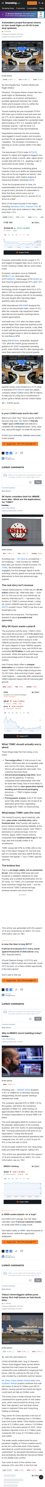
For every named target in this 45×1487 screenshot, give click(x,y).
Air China (6, 1380)
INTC (5, 607)
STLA (10, 276)
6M (17, 235)
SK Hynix (21, 559)
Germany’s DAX (17, 206)
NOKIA (15, 340)
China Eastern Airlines (21, 1380)
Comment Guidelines (8, 488)
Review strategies (9, 696)
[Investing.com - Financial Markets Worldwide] (12, 3)
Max (28, 235)
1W (9, 235)
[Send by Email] (21, 453)
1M (12, 235)
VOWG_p (37, 279)
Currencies (20, 8)
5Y (24, 235)
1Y (20, 235)
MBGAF (10, 279)
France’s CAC (32, 206)
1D (5, 235)
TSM (4, 567)
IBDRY (21, 390)
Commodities (32, 8)
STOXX (33, 152)
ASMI (24, 305)
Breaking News (8, 8)
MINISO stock (23, 1090)
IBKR (31, 180)
